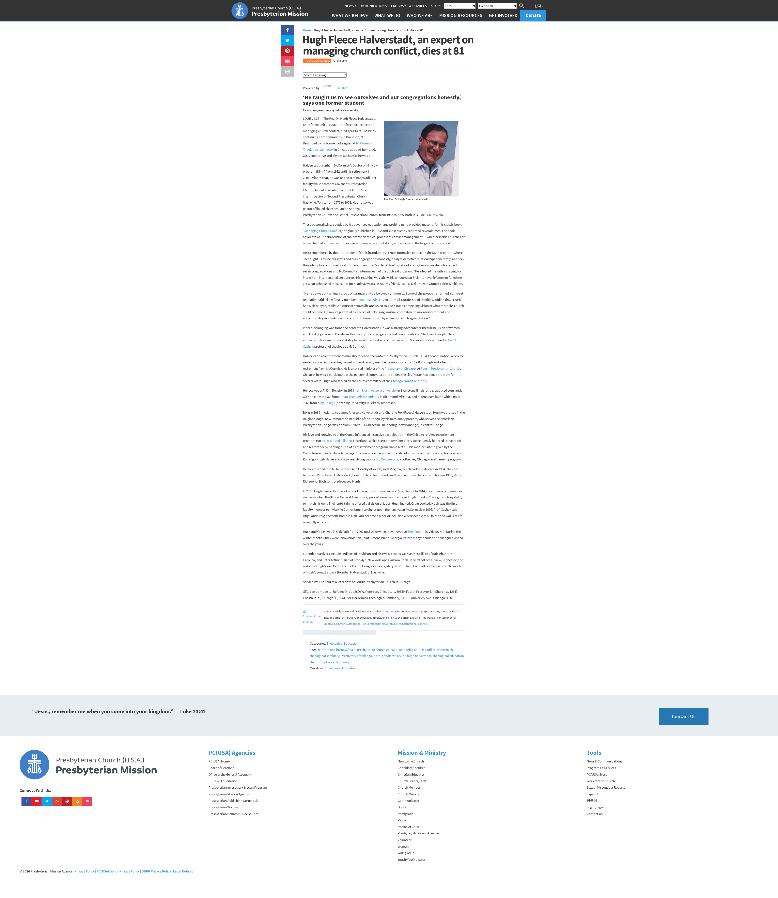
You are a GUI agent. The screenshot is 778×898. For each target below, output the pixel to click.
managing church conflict (417, 649)
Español (592, 794)
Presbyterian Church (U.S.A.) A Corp (233, 814)
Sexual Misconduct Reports (606, 787)
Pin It (286, 48)
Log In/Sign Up (597, 807)
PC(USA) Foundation (222, 781)
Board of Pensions (221, 768)
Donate (533, 15)
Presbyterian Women (223, 807)
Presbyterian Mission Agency (228, 794)
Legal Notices (183, 871)
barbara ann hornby (332, 649)
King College (326, 402)
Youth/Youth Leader (411, 859)
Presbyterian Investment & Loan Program (237, 787)
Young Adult (406, 853)
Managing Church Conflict (322, 231)
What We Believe (350, 15)
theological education (448, 655)
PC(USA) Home (219, 761)
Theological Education (317, 60)
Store (436, 5)
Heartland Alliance (339, 440)
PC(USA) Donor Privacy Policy (118, 871)
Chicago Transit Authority (409, 381)
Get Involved (503, 15)
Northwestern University (379, 390)
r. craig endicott (384, 655)
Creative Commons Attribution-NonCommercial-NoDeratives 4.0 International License (375, 624)
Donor (402, 807)
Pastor (402, 820)
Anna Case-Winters (370, 299)
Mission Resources (460, 15)
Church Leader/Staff (412, 781)
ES (529, 5)
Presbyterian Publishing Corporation (234, 800)
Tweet (286, 38)
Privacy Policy (84, 871)
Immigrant (405, 814)
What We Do (387, 15)
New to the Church (411, 761)
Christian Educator (411, 774)
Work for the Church (601, 781)
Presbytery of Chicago (400, 368)
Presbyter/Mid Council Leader (418, 833)
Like (285, 28)
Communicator (408, 800)
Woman (403, 846)
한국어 (539, 5)
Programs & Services (409, 5)
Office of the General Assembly (229, 774)
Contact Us (684, 716)
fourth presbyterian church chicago (372, 649)
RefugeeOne (389, 459)
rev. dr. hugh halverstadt (414, 655)
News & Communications (366, 5)
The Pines (414, 531)
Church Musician (409, 794)
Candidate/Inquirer (411, 768)
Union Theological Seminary (359, 396)
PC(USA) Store (597, 774)
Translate (341, 88)
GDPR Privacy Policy (156, 871)
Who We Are (420, 15)
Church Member (409, 787)
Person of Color (408, 826)
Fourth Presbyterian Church (440, 368)
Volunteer (404, 840)
